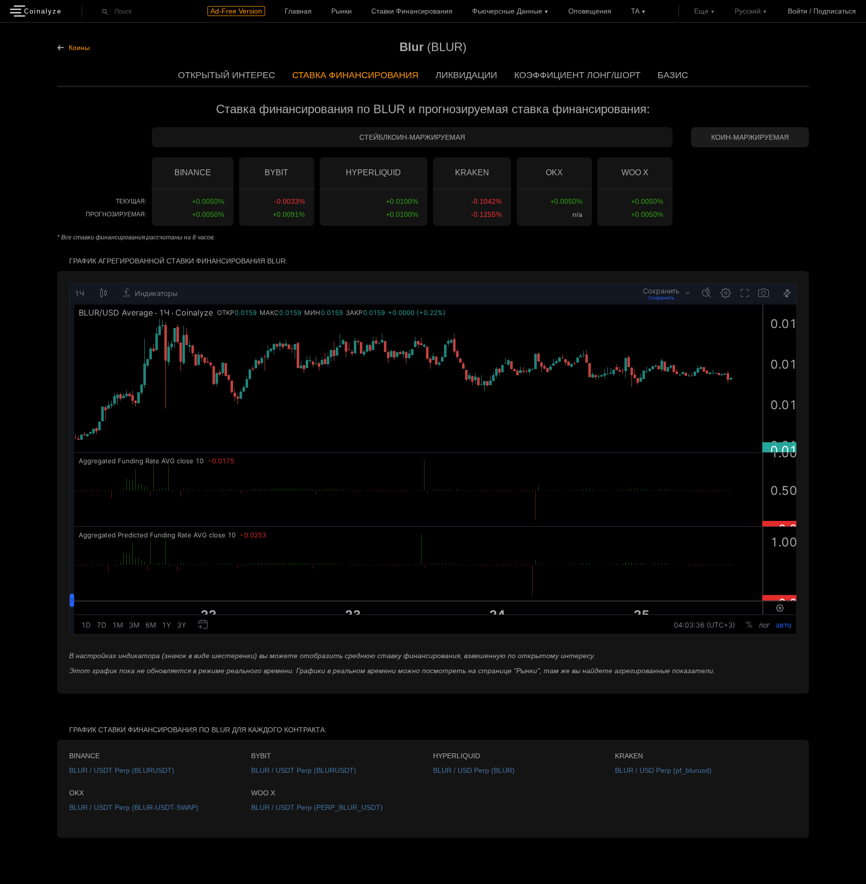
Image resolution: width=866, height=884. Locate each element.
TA (635, 11)
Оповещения (589, 11)
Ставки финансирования (412, 11)
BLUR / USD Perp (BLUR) (474, 770)
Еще (701, 11)
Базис (673, 75)
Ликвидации (466, 75)
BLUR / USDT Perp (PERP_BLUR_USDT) (317, 807)
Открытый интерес (226, 75)
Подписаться (834, 11)
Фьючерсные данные (507, 11)
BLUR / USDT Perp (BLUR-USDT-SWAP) (133, 807)
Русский (748, 11)
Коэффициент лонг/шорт (577, 75)
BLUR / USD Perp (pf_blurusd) (663, 770)
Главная (298, 11)
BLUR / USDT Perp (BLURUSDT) (121, 770)
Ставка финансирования (355, 75)
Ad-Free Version (236, 11)
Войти (797, 11)
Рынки (341, 11)
